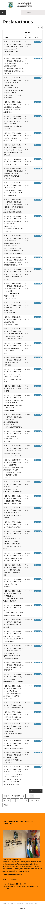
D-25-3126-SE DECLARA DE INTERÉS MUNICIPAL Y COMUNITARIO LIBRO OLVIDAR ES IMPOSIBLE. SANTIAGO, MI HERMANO (12, 487)
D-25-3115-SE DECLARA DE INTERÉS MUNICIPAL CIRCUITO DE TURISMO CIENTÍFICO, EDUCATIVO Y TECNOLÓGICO (13, 636)
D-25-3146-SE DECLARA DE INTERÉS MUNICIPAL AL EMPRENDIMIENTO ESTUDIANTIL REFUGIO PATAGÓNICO (13, 173)
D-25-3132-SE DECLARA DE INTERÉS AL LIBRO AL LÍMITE (12, 388)
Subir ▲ (22, 908)
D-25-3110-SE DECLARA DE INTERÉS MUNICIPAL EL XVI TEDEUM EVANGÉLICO (13, 705)
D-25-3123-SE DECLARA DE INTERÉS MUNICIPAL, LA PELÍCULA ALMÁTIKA (12, 524)
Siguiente (35, 800)
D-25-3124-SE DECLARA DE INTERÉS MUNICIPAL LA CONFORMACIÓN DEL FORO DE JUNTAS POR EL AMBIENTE (13, 513)
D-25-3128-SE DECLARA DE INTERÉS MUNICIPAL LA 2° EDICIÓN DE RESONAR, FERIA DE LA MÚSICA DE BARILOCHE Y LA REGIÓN (13, 451)
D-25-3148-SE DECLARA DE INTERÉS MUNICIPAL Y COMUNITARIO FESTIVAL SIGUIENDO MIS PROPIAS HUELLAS (12, 150)
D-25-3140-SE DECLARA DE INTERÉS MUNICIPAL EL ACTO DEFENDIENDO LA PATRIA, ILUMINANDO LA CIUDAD (13, 274)
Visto (36, 37)
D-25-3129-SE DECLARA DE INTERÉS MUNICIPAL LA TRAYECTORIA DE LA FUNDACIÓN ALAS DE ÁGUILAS (13, 436)
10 (26, 800)
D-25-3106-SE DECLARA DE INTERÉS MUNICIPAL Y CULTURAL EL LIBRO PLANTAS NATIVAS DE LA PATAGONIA (12, 757)
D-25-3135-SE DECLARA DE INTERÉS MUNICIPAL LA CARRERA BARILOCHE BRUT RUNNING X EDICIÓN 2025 (13, 348)
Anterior (16, 796)
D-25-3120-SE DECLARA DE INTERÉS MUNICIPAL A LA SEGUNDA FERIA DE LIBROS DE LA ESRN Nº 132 (12, 570)
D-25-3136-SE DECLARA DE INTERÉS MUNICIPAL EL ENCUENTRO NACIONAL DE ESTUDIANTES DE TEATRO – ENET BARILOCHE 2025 (13, 334)
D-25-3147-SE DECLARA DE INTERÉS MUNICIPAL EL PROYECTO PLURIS (13, 161)
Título (5, 37)
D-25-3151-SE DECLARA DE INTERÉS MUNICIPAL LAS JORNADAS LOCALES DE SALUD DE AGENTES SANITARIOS (12, 107)
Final (6, 805)
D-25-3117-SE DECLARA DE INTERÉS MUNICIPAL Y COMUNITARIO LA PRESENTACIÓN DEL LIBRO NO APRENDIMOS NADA (13, 610)
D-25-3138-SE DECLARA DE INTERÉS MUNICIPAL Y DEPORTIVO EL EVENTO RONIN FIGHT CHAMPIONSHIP (12, 308)
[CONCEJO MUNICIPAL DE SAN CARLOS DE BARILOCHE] (22, 5)
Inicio (6, 796)
